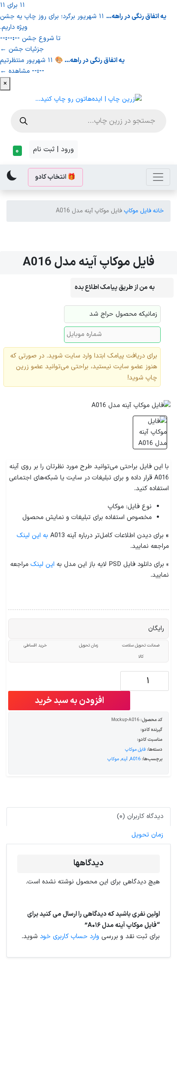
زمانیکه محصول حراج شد (123, 314)
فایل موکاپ (137, 210)
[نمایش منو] (158, 177)
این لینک (43, 564)
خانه (158, 210)
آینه (124, 758)
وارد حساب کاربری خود (69, 937)
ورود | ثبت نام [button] (53, 149)
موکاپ (113, 758)
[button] (16, 150)
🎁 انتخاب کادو (55, 177)
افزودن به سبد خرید (69, 700)
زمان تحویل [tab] (147, 835)
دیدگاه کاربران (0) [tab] (140, 816)
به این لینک (32, 536)
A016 (135, 758)
